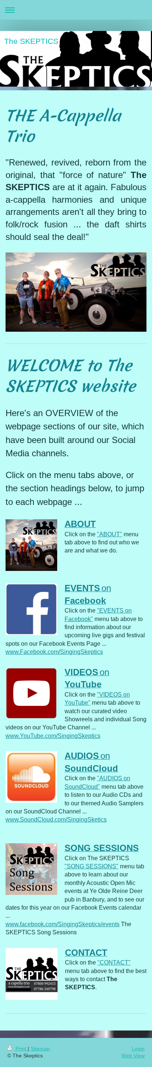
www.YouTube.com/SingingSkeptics (53, 736)
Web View (133, 1056)
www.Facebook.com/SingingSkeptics (54, 652)
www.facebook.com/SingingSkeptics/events (63, 924)
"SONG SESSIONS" (91, 866)
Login (138, 1049)
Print (21, 1049)
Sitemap (40, 1049)
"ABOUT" (109, 534)
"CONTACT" (114, 962)
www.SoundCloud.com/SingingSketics (56, 819)
